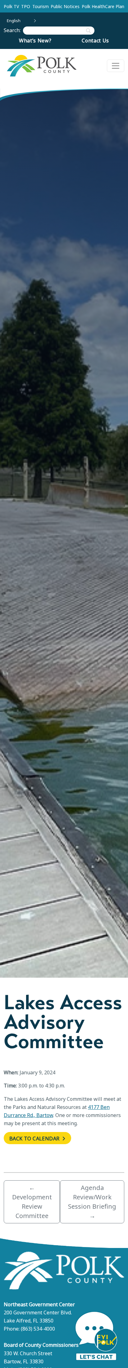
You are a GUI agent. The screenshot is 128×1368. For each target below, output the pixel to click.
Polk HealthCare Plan (103, 6)
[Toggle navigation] (115, 66)
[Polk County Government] (41, 65)
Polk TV (11, 6)
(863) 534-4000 (38, 1328)
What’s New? (35, 40)
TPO (25, 6)
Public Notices (65, 6)
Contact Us (95, 40)
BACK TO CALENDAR (35, 1138)
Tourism (40, 6)
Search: (13, 30)
